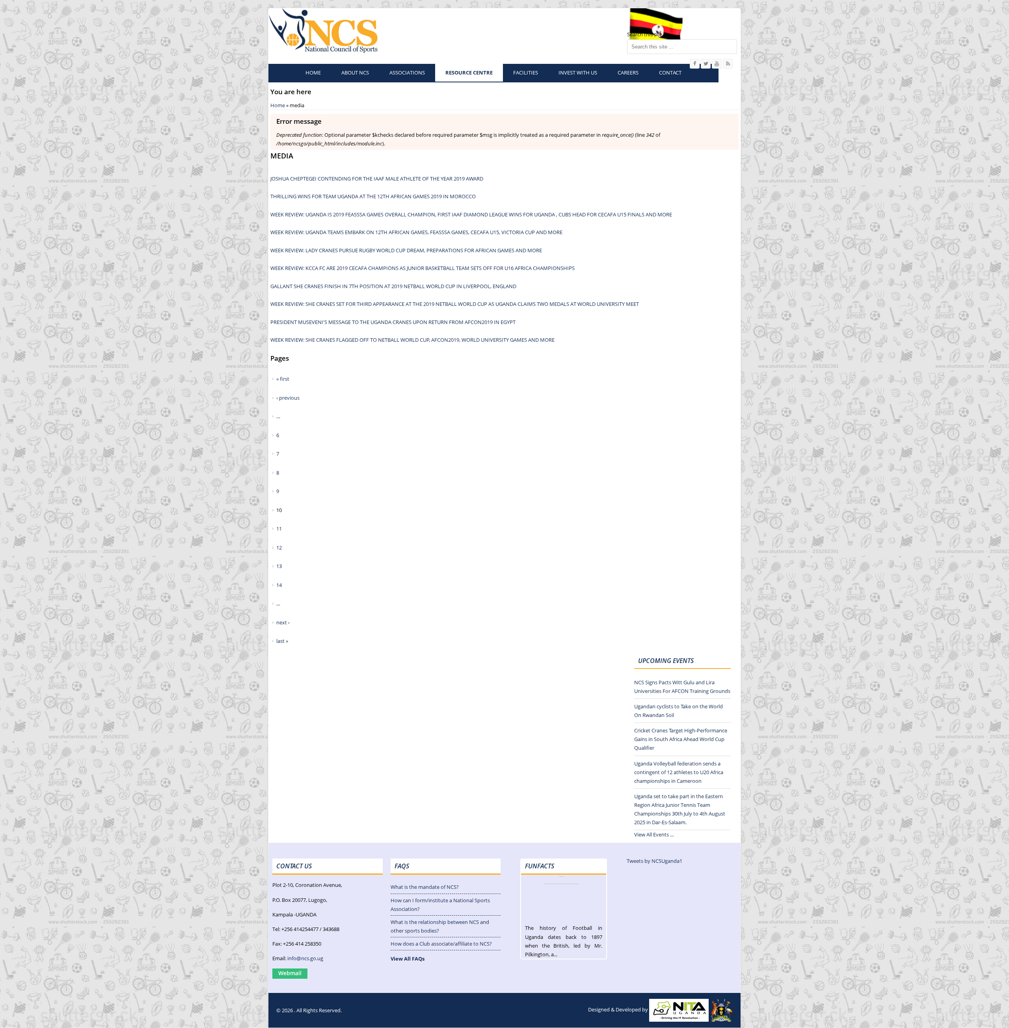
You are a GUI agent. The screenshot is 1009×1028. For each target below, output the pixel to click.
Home (313, 72)
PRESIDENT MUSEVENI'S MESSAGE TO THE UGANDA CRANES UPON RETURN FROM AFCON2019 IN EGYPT (393, 322)
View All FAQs (407, 958)
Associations (407, 72)
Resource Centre (469, 72)
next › (283, 622)
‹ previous (288, 397)
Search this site (644, 34)
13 (279, 566)
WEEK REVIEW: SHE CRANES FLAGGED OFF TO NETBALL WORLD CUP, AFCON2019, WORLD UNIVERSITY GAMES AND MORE (412, 339)
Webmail (290, 973)
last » (282, 640)
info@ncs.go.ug (305, 958)
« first (282, 378)
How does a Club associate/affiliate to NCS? (441, 943)
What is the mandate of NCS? (425, 886)
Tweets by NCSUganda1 (654, 860)
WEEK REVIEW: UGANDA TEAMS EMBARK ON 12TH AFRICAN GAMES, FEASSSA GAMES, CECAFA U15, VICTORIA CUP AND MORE (416, 232)
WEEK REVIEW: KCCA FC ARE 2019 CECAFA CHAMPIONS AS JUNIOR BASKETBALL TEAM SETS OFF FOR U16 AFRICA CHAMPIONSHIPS (422, 268)
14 (279, 584)
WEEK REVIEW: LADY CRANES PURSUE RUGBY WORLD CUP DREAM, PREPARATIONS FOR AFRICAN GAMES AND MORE (406, 250)
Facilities (525, 72)
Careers (628, 72)
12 (279, 547)
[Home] (324, 30)
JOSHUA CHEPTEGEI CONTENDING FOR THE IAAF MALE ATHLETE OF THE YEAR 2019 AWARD (376, 178)
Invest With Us (577, 72)
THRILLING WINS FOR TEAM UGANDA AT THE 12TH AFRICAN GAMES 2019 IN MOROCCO (373, 196)
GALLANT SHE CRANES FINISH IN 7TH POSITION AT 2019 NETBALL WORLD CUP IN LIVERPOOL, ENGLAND (393, 286)
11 (279, 528)
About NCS (355, 72)
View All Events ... (654, 834)
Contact (670, 72)
